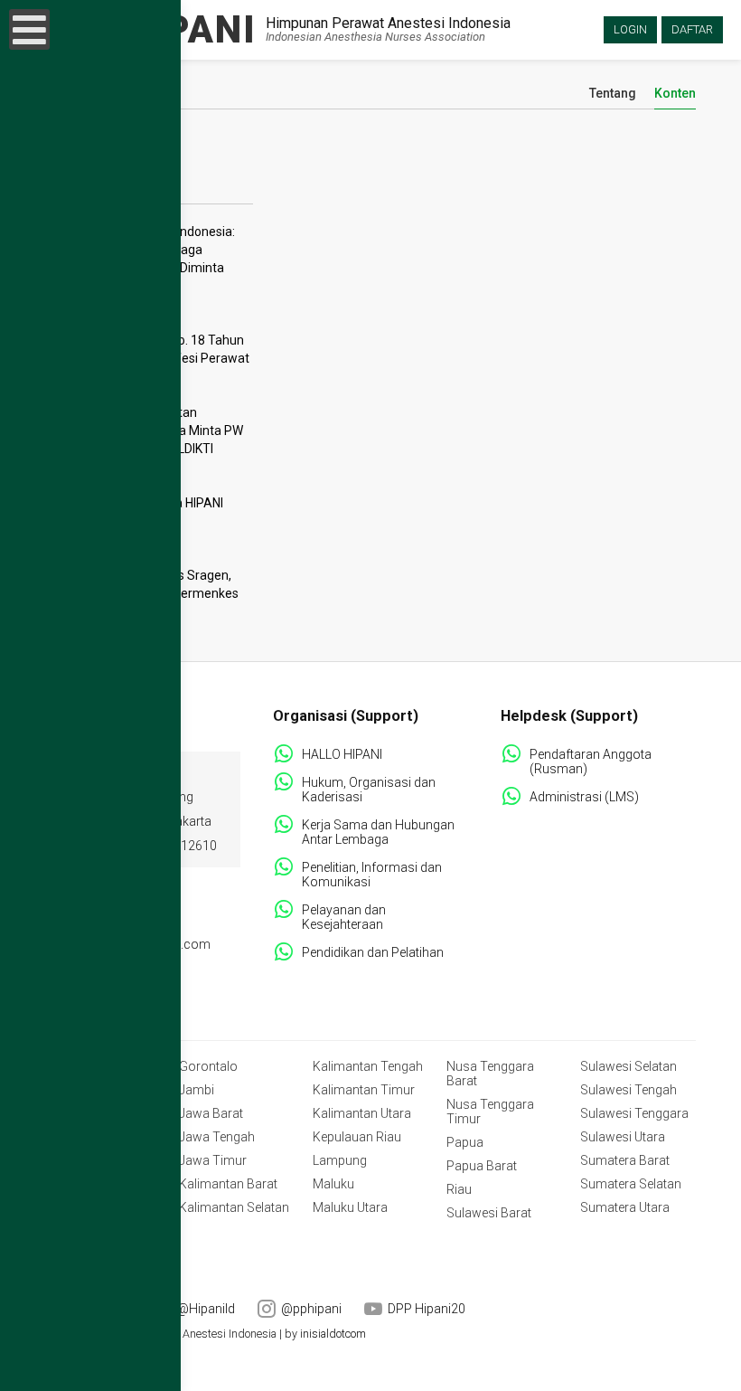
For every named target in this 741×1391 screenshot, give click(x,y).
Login (630, 29)
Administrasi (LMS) (584, 797)
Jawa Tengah (217, 1137)
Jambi (196, 1090)
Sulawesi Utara (622, 1137)
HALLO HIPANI (342, 754)
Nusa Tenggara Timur (490, 1111)
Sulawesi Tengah (628, 1090)
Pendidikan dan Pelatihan (373, 952)
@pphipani (311, 1308)
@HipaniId (206, 1308)
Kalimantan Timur (364, 1090)
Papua (464, 1142)
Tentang (612, 93)
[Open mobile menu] (29, 29)
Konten (675, 93)
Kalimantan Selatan (234, 1207)
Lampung (340, 1160)
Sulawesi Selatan (628, 1066)
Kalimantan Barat (228, 1184)
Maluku (333, 1184)
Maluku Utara (350, 1207)
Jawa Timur (213, 1160)
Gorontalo (208, 1066)
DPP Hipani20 (426, 1308)
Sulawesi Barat (488, 1213)
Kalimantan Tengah (368, 1066)
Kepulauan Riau (357, 1137)
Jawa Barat (211, 1113)
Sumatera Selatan (630, 1184)
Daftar (692, 29)
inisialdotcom (333, 1333)
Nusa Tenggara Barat (490, 1073)
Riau (459, 1189)
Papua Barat (481, 1166)
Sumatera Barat (625, 1160)
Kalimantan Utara (362, 1113)
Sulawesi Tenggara (634, 1113)
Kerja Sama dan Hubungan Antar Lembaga (378, 832)
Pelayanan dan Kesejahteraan (344, 917)
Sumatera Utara (625, 1207)
